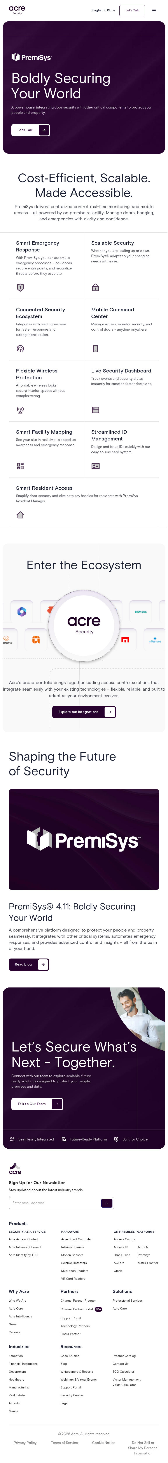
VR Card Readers (73, 1279)
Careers (14, 1332)
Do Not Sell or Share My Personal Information (143, 1448)
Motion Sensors (72, 1255)
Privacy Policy (25, 1443)
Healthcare (16, 1379)
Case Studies (70, 1356)
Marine (13, 1411)
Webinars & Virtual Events (79, 1379)
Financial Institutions (23, 1364)
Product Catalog (124, 1356)
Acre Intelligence (20, 1316)
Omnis (118, 1271)
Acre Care (120, 1308)
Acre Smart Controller (76, 1239)
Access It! (121, 1247)
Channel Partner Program (78, 1301)
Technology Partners (75, 1326)
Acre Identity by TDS (23, 1255)
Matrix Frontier (148, 1263)
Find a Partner (70, 1334)
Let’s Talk (132, 10)
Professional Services (128, 1301)
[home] (17, 10)
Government (17, 1372)
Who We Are (17, 1301)
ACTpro (119, 1263)
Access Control (124, 1239)
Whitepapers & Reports (77, 1372)
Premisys (144, 1255)
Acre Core (16, 1308)
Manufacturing (19, 1387)
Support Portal (71, 1318)
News (12, 1324)
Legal (64, 1403)
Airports (14, 1403)
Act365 (143, 1247)
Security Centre (72, 1395)
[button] (103, 10)
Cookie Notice (103, 1443)
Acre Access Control (23, 1239)
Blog (64, 1364)
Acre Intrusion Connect (25, 1247)
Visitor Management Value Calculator (127, 1382)
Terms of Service (64, 1443)
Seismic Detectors (74, 1263)
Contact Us (120, 1364)
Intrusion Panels (72, 1247)
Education (16, 1356)
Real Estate (17, 1395)
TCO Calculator (123, 1372)
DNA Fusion (122, 1255)
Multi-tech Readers (74, 1271)
